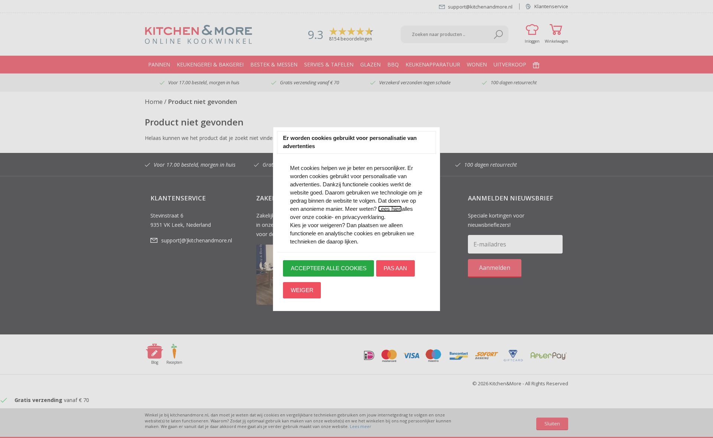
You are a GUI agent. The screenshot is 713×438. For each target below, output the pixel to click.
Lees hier (390, 209)
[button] (328, 268)
